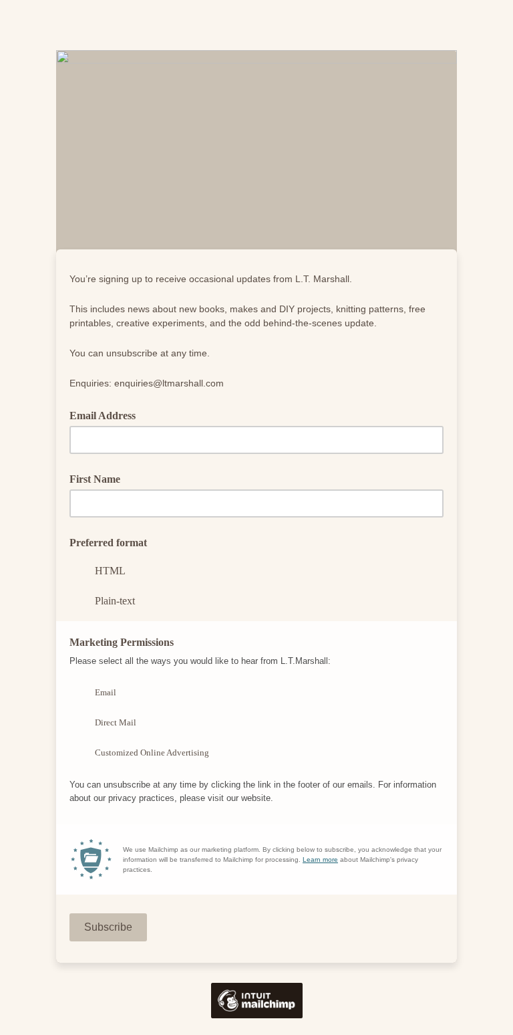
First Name (94, 479)
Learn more (320, 859)
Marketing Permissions (121, 642)
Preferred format (108, 542)
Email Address (107, 414)
